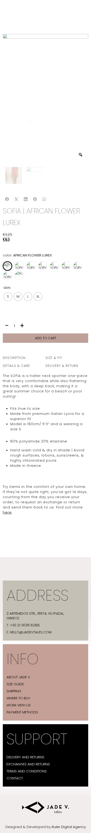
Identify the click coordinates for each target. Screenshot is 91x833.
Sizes (7, 287)
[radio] (8, 296)
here (7, 512)
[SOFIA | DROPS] (32, 268)
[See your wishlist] (7, 245)
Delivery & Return (62, 365)
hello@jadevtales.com (31, 632)
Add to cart (45, 338)
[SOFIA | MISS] (66, 268)
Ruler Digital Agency (69, 827)
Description (14, 357)
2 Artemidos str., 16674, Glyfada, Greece (35, 616)
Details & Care (16, 365)
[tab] (24, 358)
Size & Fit (54, 357)
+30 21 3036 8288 (25, 625)
